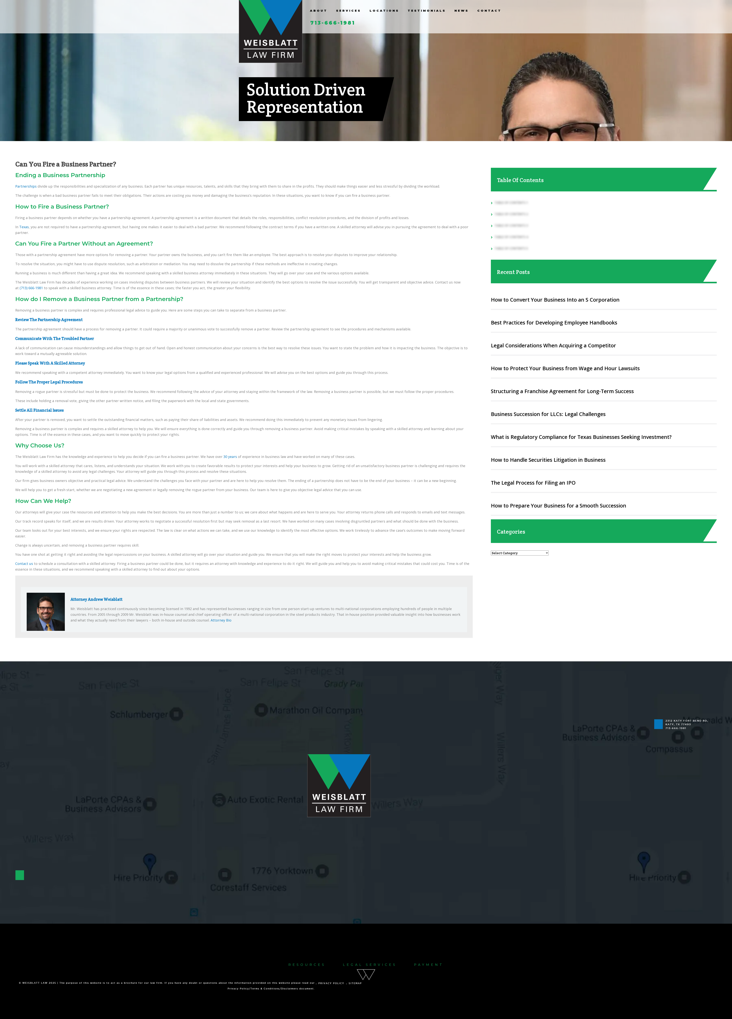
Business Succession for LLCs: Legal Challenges (548, 414)
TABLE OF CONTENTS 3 (511, 225)
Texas (24, 227)
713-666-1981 (332, 23)
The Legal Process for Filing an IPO (533, 482)
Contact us (24, 563)
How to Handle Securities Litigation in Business (548, 459)
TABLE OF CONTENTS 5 (511, 248)
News (461, 10)
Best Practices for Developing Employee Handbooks (554, 322)
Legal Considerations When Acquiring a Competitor (553, 345)
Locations (384, 10)
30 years (230, 456)
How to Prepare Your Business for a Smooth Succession (558, 505)
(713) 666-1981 (31, 288)
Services (348, 10)
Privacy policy (331, 983)
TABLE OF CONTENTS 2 (511, 214)
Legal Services (370, 965)
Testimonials (427, 10)
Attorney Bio (221, 620)
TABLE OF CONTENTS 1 (511, 203)
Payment (429, 965)
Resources (307, 965)
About (318, 10)
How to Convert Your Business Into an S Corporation (555, 299)
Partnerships (26, 186)
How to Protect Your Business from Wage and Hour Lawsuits (565, 368)
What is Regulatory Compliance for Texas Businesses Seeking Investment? (581, 436)
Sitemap (355, 983)
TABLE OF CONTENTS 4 (511, 237)
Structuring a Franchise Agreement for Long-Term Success (562, 391)
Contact (489, 10)
